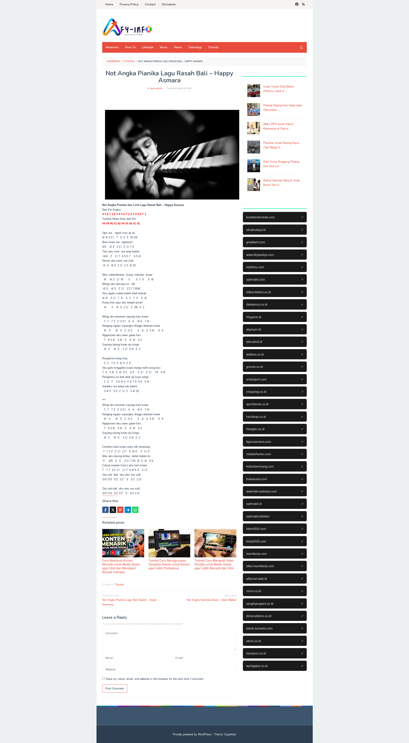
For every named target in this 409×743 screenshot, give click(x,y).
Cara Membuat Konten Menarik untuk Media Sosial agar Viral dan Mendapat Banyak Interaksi (121, 566)
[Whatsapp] (135, 510)
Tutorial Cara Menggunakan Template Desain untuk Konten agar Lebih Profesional (169, 564)
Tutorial (119, 584)
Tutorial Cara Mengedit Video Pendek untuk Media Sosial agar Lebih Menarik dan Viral (214, 564)
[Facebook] (297, 4)
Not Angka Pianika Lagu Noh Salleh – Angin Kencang (129, 599)
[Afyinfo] (129, 27)
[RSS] (303, 4)
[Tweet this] (113, 510)
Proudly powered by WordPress (192, 734)
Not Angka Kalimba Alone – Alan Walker (211, 597)
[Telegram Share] (128, 510)
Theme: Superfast (225, 734)
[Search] (301, 47)
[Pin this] (120, 510)
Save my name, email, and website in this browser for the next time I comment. (155, 679)
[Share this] (105, 510)
